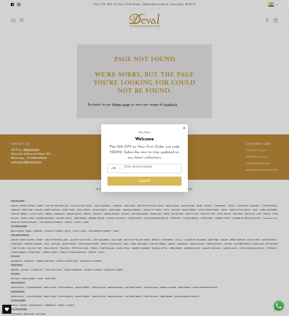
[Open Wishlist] (6, 309)
